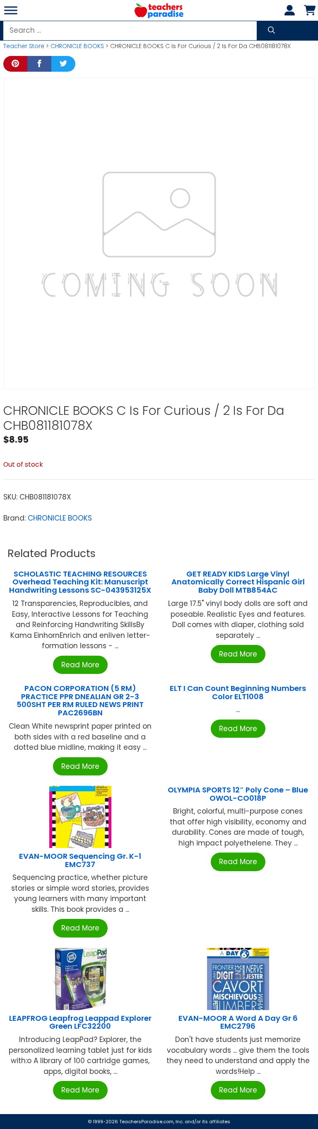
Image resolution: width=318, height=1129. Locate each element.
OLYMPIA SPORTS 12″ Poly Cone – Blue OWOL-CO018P (238, 794)
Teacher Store (23, 46)
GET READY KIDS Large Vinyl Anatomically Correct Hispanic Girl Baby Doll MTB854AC (238, 582)
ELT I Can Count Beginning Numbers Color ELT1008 (238, 692)
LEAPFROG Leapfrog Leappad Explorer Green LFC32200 (80, 1022)
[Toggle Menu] (10, 10)
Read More (80, 665)
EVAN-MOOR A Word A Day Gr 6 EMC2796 (238, 1022)
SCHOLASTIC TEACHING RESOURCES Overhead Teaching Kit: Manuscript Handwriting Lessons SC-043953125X (80, 582)
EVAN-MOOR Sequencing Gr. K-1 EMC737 (80, 860)
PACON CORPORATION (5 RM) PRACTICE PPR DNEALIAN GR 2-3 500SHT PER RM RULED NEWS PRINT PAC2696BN (80, 700)
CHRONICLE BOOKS (77, 46)
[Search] (271, 31)
